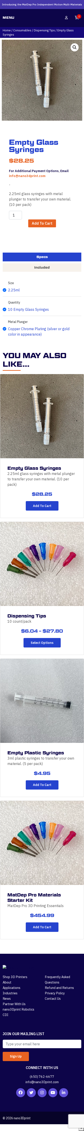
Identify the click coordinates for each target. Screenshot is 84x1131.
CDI (5, 1015)
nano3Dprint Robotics (18, 1009)
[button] (75, 47)
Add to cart (42, 223)
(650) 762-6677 (42, 1076)
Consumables (22, 30)
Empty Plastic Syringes (35, 753)
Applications (11, 988)
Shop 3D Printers (15, 977)
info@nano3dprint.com (27, 176)
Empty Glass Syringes (34, 468)
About (7, 982)
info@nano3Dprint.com (42, 1082)
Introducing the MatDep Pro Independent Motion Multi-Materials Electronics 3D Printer (42, 6)
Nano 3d (38, 17)
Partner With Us (14, 1004)
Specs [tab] (42, 257)
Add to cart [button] (42, 506)
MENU (9, 17)
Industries (10, 993)
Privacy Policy (55, 993)
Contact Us (53, 998)
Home (7, 30)
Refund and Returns (59, 988)
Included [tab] (42, 267)
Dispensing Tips (44, 30)
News (7, 998)
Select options (42, 642)
